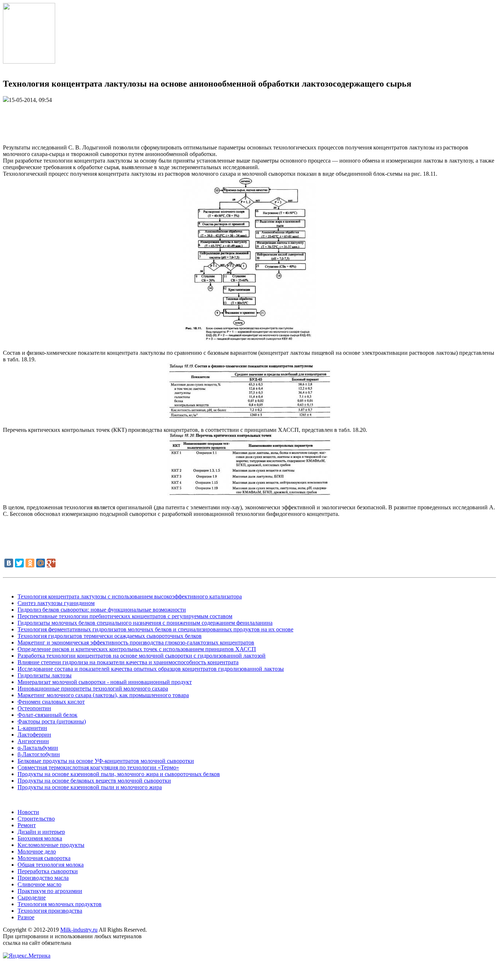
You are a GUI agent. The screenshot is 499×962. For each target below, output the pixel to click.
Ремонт (27, 825)
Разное (26, 917)
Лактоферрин (34, 734)
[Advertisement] (249, 119)
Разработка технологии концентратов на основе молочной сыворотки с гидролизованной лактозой (142, 656)
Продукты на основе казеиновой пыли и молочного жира (90, 787)
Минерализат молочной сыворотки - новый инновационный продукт (105, 682)
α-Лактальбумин (38, 748)
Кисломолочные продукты (51, 845)
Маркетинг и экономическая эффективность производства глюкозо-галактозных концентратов (136, 642)
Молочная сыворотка (44, 858)
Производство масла (43, 878)
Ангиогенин (33, 741)
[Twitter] (19, 563)
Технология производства (50, 911)
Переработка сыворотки (48, 871)
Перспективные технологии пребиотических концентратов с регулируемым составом (125, 616)
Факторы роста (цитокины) (52, 721)
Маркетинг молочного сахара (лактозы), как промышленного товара (103, 695)
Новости (28, 812)
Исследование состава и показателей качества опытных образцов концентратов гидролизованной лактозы (151, 669)
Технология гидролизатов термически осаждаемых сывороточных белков (110, 636)
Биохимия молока (40, 838)
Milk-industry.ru (79, 930)
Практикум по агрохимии (50, 891)
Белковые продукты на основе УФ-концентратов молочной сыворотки (106, 761)
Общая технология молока (51, 865)
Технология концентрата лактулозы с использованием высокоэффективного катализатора (130, 596)
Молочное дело (37, 851)
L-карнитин (32, 728)
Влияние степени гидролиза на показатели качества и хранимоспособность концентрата (128, 662)
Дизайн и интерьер (41, 832)
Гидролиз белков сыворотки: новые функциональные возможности (102, 610)
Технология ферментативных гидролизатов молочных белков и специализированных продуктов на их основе (155, 629)
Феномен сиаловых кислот (51, 702)
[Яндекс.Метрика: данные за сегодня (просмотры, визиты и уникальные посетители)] (26, 956)
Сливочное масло (39, 884)
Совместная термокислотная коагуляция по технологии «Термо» (98, 767)
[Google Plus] (51, 563)
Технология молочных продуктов (60, 904)
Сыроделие (32, 897)
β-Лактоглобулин (39, 754)
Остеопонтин (34, 708)
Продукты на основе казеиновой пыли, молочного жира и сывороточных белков (119, 774)
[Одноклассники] (30, 563)
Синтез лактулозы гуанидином (56, 603)
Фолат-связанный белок (47, 715)
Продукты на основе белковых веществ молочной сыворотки (94, 780)
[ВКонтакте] (8, 563)
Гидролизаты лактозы (45, 675)
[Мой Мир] (40, 563)
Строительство (36, 818)
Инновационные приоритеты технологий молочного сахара (93, 688)
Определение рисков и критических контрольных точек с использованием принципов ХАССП (137, 649)
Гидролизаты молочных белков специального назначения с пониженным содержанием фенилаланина (145, 623)
